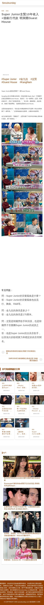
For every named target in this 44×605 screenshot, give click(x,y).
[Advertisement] (22, 47)
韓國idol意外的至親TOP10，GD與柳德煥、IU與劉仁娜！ (37, 387)
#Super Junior (9, 79)
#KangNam (26, 82)
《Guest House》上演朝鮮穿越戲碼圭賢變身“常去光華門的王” (37, 410)
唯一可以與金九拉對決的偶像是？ (22, 410)
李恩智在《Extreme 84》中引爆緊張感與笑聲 (20, 560)
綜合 (7, 10)
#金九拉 (23, 79)
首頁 (3, 10)
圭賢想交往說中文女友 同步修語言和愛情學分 (7, 410)
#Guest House (9, 82)
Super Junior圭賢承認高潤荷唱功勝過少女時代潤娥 (37, 433)
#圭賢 (34, 79)
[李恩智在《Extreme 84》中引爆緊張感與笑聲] (22, 548)
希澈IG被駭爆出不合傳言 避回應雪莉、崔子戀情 (7, 433)
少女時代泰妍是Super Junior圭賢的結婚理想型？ (7, 387)
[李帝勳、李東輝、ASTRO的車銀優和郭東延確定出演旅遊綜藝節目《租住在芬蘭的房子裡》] (22, 521)
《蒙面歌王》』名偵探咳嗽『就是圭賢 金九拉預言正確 (22, 433)
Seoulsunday (9, 3)
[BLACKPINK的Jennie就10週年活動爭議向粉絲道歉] (22, 466)
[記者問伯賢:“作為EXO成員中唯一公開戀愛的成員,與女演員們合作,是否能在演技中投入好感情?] (22, 497)
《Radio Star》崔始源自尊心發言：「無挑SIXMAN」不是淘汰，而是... (22, 387)
